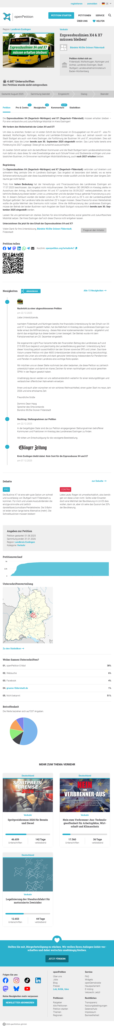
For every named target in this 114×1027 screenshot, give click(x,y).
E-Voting (89, 989)
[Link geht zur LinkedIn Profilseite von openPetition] (38, 980)
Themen (57, 1012)
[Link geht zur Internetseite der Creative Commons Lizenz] (4, 1024)
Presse (56, 986)
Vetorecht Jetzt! (92, 992)
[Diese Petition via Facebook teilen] (4, 248)
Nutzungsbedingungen (96, 1005)
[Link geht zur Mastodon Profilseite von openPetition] (5, 988)
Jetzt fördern (57, 958)
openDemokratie (93, 982)
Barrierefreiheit (92, 1015)
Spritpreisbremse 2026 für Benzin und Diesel (28, 821)
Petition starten (61, 15)
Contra (65, 489)
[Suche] (109, 15)
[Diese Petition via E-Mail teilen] (33, 248)
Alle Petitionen (60, 1005)
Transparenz (91, 1002)
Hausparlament (92, 986)
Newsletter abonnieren (20, 1002)
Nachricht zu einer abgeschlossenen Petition (39, 308)
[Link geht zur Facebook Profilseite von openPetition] (5, 980)
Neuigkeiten (40, 106)
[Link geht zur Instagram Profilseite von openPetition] (16, 980)
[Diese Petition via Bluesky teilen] (9, 248)
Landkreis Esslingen (21, 29)
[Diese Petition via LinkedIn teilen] (19, 248)
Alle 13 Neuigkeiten (94, 290)
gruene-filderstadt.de (17, 688)
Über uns (57, 976)
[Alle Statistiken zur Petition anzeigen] (28, 642)
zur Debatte (98, 481)
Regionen (57, 1015)
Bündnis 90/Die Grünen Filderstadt (87, 47)
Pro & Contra (22, 106)
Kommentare (57, 106)
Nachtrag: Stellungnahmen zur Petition (36, 419)
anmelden (92, 3)
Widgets (89, 979)
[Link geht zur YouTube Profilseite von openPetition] (27, 988)
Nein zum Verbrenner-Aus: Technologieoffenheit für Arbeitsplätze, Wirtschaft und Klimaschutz (85, 823)
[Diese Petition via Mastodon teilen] (14, 248)
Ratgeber (57, 1002)
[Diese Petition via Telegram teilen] (28, 248)
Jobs (55, 979)
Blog (55, 982)
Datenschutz (91, 1009)
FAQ (87, 976)
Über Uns (82, 21)
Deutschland (28, 775)
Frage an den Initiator (93, 230)
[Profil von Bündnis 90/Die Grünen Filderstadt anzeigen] (63, 48)
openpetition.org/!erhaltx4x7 (60, 248)
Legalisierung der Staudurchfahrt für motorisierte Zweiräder (28, 900)
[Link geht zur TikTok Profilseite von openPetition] (27, 980)
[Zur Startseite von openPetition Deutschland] (18, 16)
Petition (6, 107)
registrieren (76, 3)
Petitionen (84, 15)
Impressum (90, 1012)
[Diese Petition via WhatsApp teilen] (24, 248)
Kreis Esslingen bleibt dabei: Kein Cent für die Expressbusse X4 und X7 (52, 456)
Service (100, 15)
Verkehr (64, 29)
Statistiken (75, 107)
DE (106, 3)
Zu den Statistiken (12, 648)
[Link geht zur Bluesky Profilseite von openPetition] (16, 988)
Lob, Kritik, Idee (61, 989)
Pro (6, 489)
